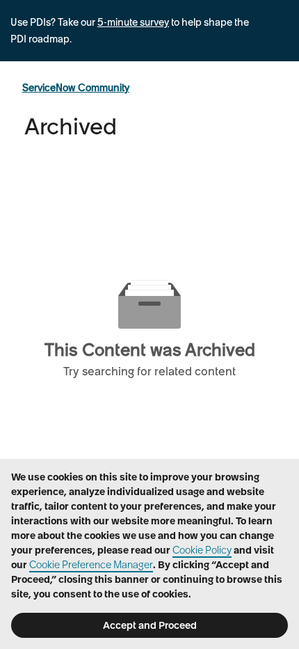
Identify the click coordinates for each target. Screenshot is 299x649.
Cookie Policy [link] (202, 550)
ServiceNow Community (75, 87)
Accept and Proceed (150, 625)
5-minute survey (133, 22)
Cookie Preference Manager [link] (91, 564)
